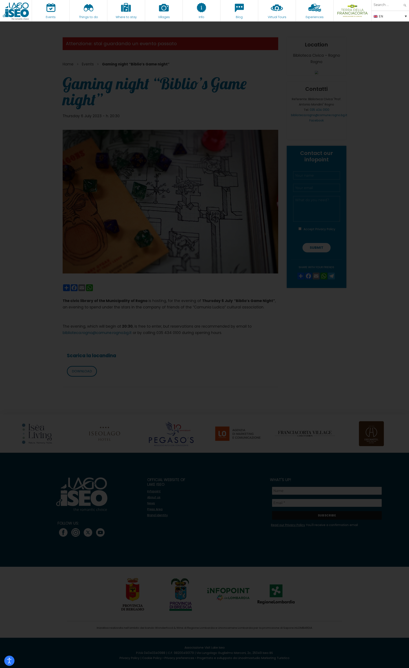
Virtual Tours (277, 17)
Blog (239, 17)
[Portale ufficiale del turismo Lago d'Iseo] (16, 10)
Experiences (315, 17)
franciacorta (352, 17)
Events (51, 17)
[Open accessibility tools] (9, 661)
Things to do (88, 17)
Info (201, 17)
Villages (164, 17)
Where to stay (126, 17)
